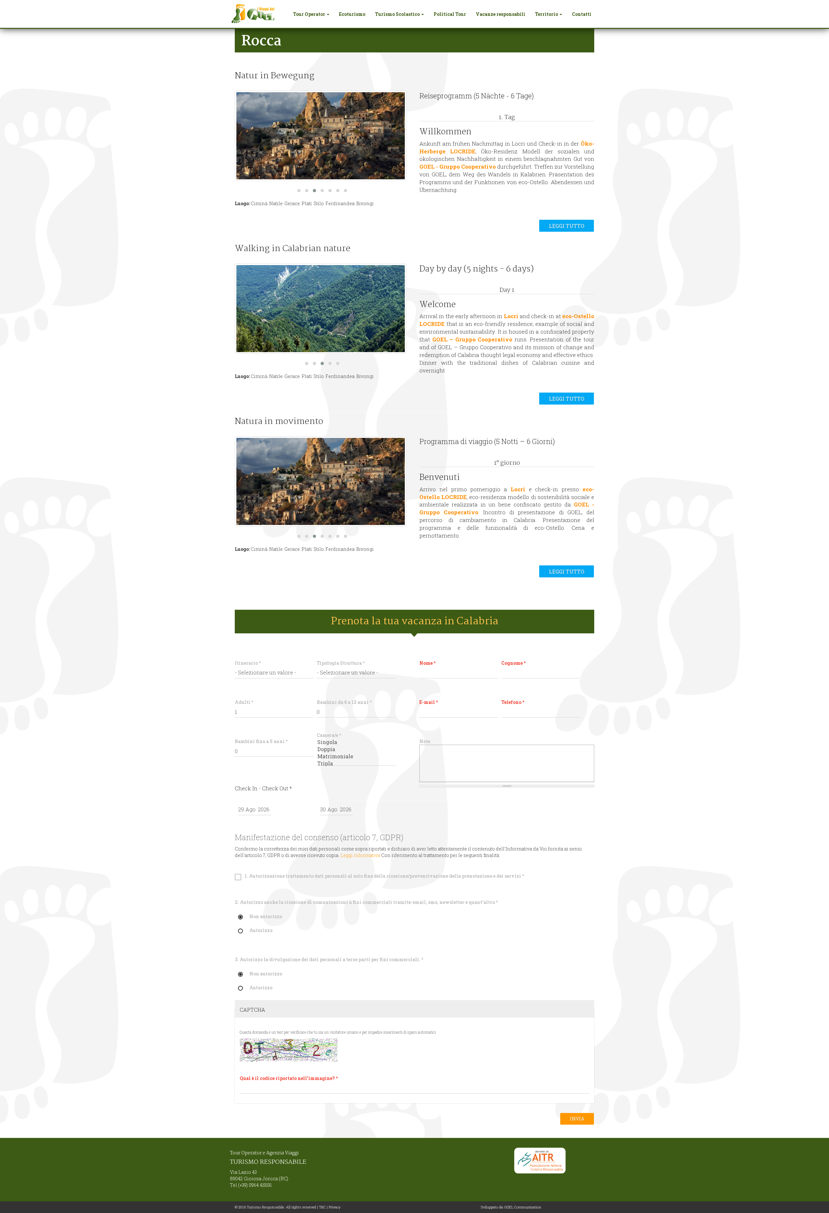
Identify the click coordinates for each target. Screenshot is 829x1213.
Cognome (513, 663)
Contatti (581, 14)
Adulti (244, 702)
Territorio (547, 14)
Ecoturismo (352, 14)
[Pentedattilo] (320, 135)
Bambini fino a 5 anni (261, 741)
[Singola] (356, 742)
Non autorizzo (265, 916)
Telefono (512, 702)
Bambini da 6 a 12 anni (344, 702)
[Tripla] (356, 763)
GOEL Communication (523, 1207)
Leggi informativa (360, 855)
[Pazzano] (320, 308)
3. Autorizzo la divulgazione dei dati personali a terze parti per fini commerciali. (329, 959)
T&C (322, 1207)
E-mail (428, 702)
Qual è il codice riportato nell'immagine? (289, 1078)
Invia (577, 1119)
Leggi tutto (566, 225)
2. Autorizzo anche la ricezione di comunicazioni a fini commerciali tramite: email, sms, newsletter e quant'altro (366, 902)
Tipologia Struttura (341, 663)
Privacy (334, 1207)
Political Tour (450, 14)
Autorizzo (260, 930)
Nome (427, 663)
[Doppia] (356, 749)
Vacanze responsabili (500, 14)
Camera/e (329, 735)
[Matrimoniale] (356, 756)
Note (424, 741)
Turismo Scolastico (398, 14)
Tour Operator (309, 14)
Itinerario (248, 663)
